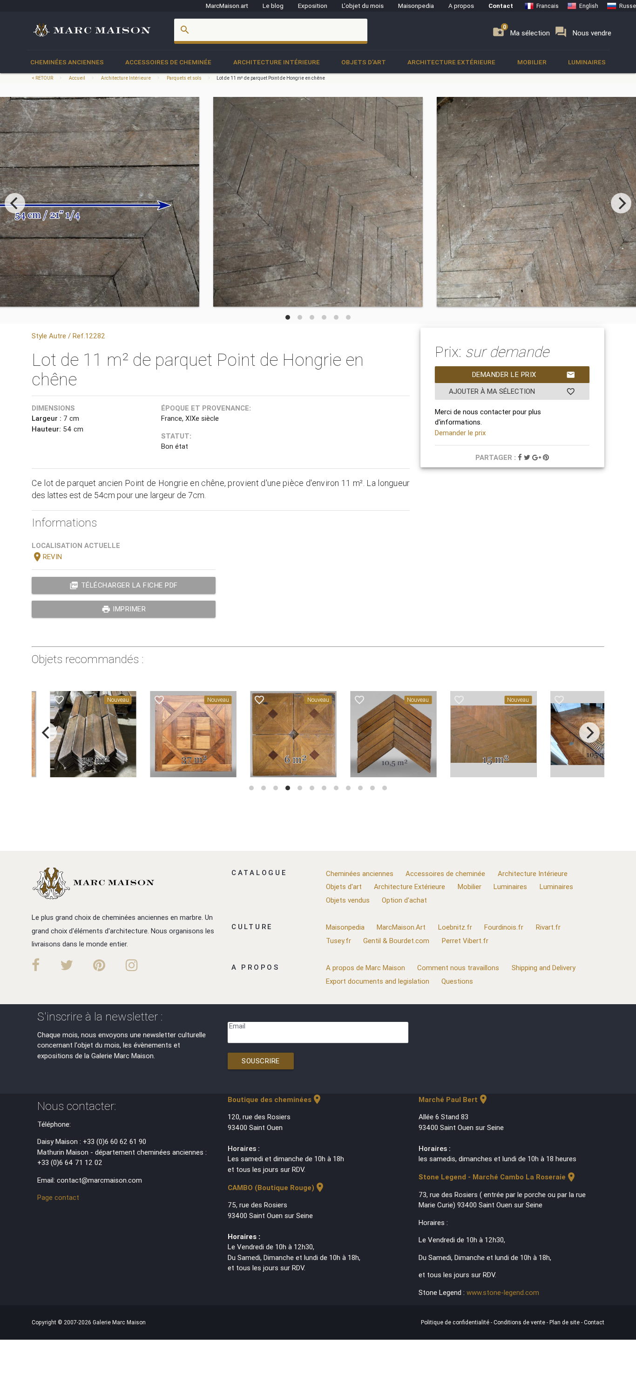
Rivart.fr (548, 927)
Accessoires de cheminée (168, 62)
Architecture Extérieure (451, 62)
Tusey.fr (338, 940)
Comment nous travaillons (458, 967)
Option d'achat (404, 900)
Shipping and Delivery (543, 967)
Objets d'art (363, 62)
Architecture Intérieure (276, 62)
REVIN (47, 556)
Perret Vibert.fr (465, 940)
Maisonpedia (416, 5)
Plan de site (565, 1322)
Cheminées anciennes (67, 62)
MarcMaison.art (227, 5)
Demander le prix (524, 374)
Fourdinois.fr (503, 927)
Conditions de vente (520, 1322)
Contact (500, 5)
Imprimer (123, 609)
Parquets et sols (184, 78)
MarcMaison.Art (401, 927)
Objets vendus (348, 900)
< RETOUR (43, 78)
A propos (461, 5)
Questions (457, 981)
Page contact (58, 1197)
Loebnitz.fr (455, 927)
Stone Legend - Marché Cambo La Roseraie (498, 1176)
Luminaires (587, 62)
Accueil (77, 78)
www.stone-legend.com (503, 1292)
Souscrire (261, 1060)
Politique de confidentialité (456, 1322)
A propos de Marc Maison (365, 967)
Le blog (273, 5)
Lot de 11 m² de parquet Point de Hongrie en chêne (271, 78)
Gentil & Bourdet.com (396, 940)
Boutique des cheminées (275, 1099)
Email (237, 1025)
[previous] (15, 203)
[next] (621, 203)
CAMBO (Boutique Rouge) (276, 1187)
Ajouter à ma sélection (512, 391)
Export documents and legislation (377, 981)
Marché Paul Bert (454, 1099)
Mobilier (532, 62)
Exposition (312, 5)
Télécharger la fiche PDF (123, 585)
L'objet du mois (363, 5)
